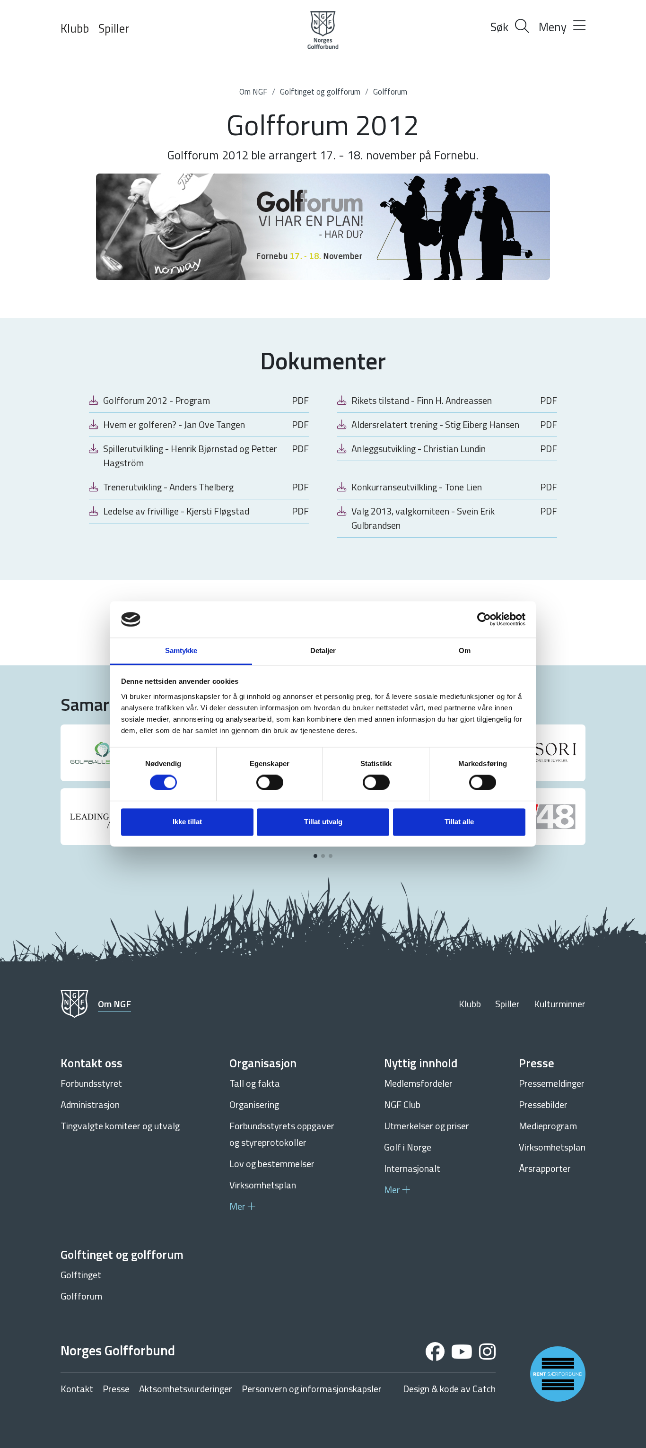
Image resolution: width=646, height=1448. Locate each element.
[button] (315, 856)
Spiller (113, 28)
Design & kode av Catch (449, 1389)
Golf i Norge (407, 1147)
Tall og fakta (254, 1083)
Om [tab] (465, 650)
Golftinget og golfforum (320, 92)
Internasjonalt (412, 1168)
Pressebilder (543, 1104)
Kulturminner (559, 1003)
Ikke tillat (187, 822)
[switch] (269, 782)
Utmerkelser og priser (426, 1125)
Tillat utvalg (323, 822)
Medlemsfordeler (418, 1083)
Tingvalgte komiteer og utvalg (120, 1125)
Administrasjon (90, 1104)
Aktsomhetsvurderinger (185, 1389)
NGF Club (402, 1104)
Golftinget (81, 1274)
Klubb (75, 28)
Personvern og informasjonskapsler (312, 1389)
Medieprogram (548, 1125)
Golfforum (390, 92)
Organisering (254, 1104)
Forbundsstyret (91, 1083)
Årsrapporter (545, 1168)
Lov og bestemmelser (271, 1163)
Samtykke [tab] (181, 650)
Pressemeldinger (552, 1083)
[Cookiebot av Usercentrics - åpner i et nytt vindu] (484, 619)
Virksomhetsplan (262, 1185)
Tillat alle (459, 822)
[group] (102, 752)
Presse (116, 1389)
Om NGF (253, 92)
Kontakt (77, 1389)
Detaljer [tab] (323, 650)
